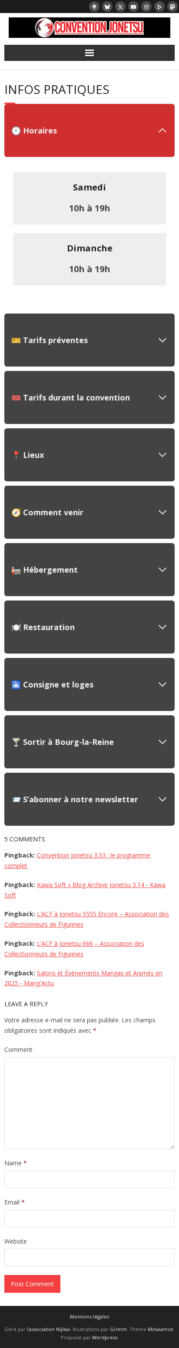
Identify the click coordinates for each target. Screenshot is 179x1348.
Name (15, 1163)
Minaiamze (160, 1329)
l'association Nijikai (48, 1329)
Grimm (118, 1329)
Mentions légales (89, 1316)
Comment (18, 1049)
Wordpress (104, 1337)
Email (14, 1202)
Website (15, 1241)
